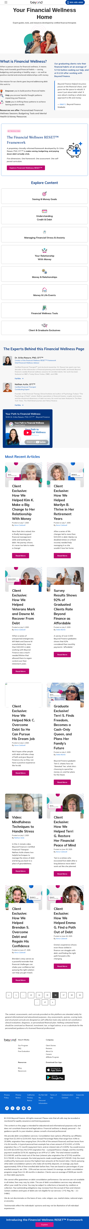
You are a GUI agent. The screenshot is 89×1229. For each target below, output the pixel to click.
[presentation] (23, 474)
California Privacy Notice (31, 1098)
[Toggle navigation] (6, 2)
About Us (49, 1051)
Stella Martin (61, 630)
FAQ (19, 1048)
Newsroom (22, 1071)
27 (45, 1002)
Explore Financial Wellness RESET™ (26, 168)
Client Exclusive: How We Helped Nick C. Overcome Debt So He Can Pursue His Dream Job (23, 722)
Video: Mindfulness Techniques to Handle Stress (23, 824)
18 (72, 995)
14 (39, 995)
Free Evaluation (24, 1051)
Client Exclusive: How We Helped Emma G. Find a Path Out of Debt (65, 920)
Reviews (49, 1048)
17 (63, 995)
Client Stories (51, 1045)
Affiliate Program (52, 1057)
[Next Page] (52, 1002)
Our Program (23, 1045)
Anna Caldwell (19, 525)
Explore (44, 1224)
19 (80, 995)
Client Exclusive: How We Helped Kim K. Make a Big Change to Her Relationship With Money (23, 502)
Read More (21, 555)
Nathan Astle (19, 838)
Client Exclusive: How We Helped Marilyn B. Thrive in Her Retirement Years (64, 502)
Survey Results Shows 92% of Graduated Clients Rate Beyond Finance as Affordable (65, 607)
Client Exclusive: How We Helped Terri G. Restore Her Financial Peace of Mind (65, 831)
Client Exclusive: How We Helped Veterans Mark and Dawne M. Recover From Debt (23, 607)
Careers (49, 1054)
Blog (20, 1068)
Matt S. (63, 104)
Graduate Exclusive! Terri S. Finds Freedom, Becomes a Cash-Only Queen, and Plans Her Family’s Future (64, 727)
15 (47, 995)
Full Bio (18, 378)
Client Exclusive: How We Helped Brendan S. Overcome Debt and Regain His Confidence (20, 927)
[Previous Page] (9, 995)
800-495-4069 (76, 2)
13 (31, 995)
